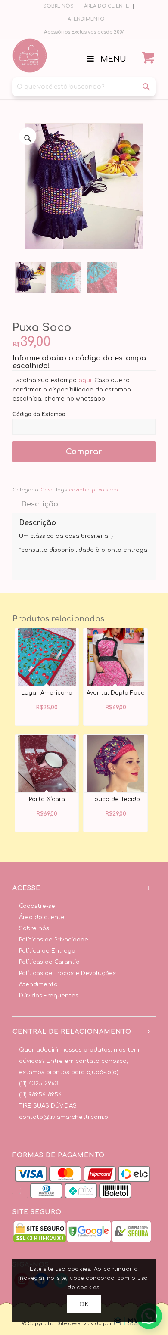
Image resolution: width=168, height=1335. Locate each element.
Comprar (84, 451)
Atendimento (38, 984)
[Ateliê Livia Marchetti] (69, 55)
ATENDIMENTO (86, 19)
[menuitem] (58, 6)
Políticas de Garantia (49, 962)
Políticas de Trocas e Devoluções (67, 973)
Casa (47, 490)
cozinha (79, 490)
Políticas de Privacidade (53, 940)
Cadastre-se (37, 906)
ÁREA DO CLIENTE (106, 6)
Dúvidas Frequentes (48, 996)
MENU (113, 59)
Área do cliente (42, 917)
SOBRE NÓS (58, 6)
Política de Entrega (47, 951)
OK (83, 1304)
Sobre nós (34, 928)
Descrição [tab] (39, 504)
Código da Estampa (38, 414)
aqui (84, 380)
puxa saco (105, 490)
